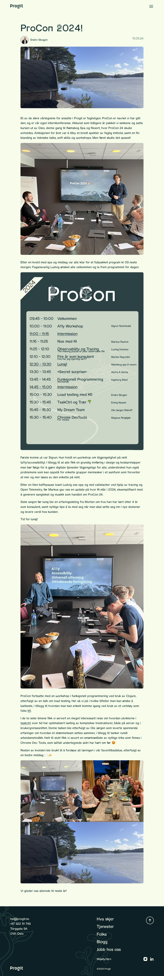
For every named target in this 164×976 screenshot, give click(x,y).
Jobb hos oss (109, 949)
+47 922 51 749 (20, 924)
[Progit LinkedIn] (152, 959)
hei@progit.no (19, 919)
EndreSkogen (39, 40)
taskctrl (25, 723)
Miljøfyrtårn (104, 959)
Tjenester (105, 926)
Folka (102, 934)
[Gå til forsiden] (16, 6)
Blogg (102, 941)
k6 (29, 711)
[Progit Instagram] (145, 959)
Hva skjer (105, 919)
